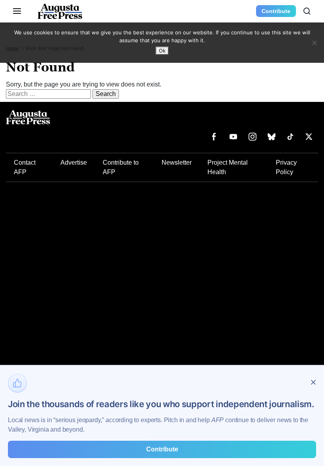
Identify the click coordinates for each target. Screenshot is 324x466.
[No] (314, 43)
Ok (162, 50)
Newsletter (177, 162)
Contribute (276, 11)
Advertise (73, 162)
